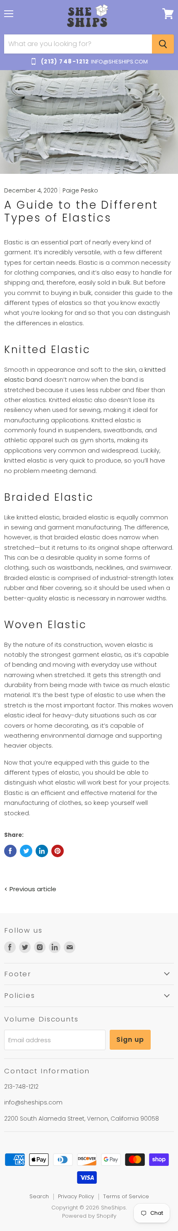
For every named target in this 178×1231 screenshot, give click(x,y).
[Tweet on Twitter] (26, 851)
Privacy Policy (76, 1196)
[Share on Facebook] (10, 851)
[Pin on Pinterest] (57, 851)
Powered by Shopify (89, 1216)
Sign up (130, 1039)
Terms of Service (126, 1196)
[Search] (163, 44)
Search (39, 1196)
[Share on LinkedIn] (42, 851)
